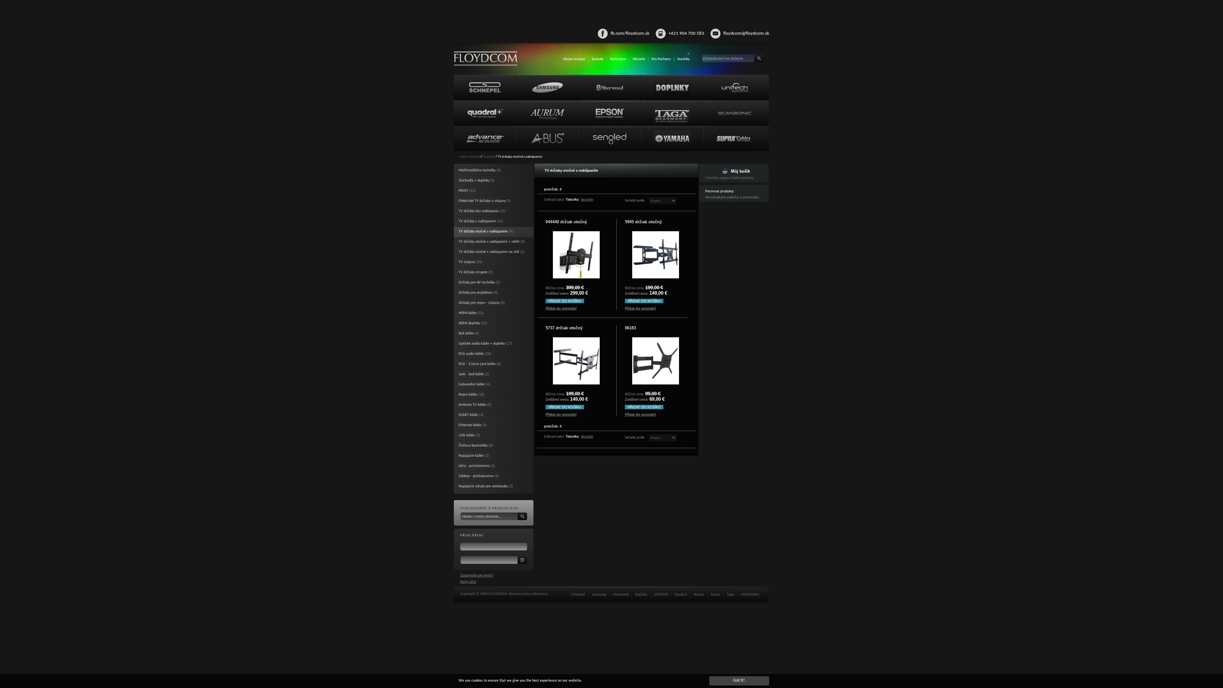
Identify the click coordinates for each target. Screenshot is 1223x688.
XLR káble (466, 333)
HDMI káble (467, 313)
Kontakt (598, 59)
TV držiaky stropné (473, 272)
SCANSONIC (750, 595)
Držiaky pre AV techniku (477, 282)
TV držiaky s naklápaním (477, 221)
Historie (639, 59)
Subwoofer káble (472, 384)
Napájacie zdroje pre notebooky (483, 486)
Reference (618, 59)
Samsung (599, 595)
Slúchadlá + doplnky (474, 181)
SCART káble (468, 415)
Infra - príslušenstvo (474, 466)
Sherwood (620, 595)
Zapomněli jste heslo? (477, 575)
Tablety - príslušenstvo (476, 476)
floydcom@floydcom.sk (746, 33)
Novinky (683, 59)
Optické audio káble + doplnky (482, 344)
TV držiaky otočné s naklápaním (483, 231)
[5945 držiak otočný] (655, 254)
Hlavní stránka (574, 59)
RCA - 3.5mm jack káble (477, 364)
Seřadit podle (635, 200)
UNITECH (661, 595)
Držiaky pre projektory (475, 293)
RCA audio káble (471, 354)
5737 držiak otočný (564, 328)
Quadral (681, 595)
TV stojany (467, 262)
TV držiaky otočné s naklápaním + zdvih (489, 242)
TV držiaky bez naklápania (479, 211)
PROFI (463, 191)
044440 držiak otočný (566, 221)
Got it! (739, 680)
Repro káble (468, 395)
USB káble (467, 435)
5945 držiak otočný (643, 221)
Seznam (587, 199)
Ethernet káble (470, 425)
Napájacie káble (471, 456)
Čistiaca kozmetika (473, 446)
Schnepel (578, 595)
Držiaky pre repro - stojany (479, 303)
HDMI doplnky (469, 323)
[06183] (655, 360)
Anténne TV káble (472, 405)
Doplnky (489, 157)
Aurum (699, 595)
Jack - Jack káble (471, 374)
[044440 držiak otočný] (576, 254)
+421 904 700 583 (686, 33)
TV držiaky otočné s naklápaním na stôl (489, 252)
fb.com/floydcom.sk (630, 33)
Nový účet (468, 582)
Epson (715, 595)
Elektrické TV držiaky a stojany (482, 201)
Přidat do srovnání (561, 308)
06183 (630, 328)
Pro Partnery (661, 59)
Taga (730, 595)
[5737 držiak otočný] (576, 360)
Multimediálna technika (477, 170)
